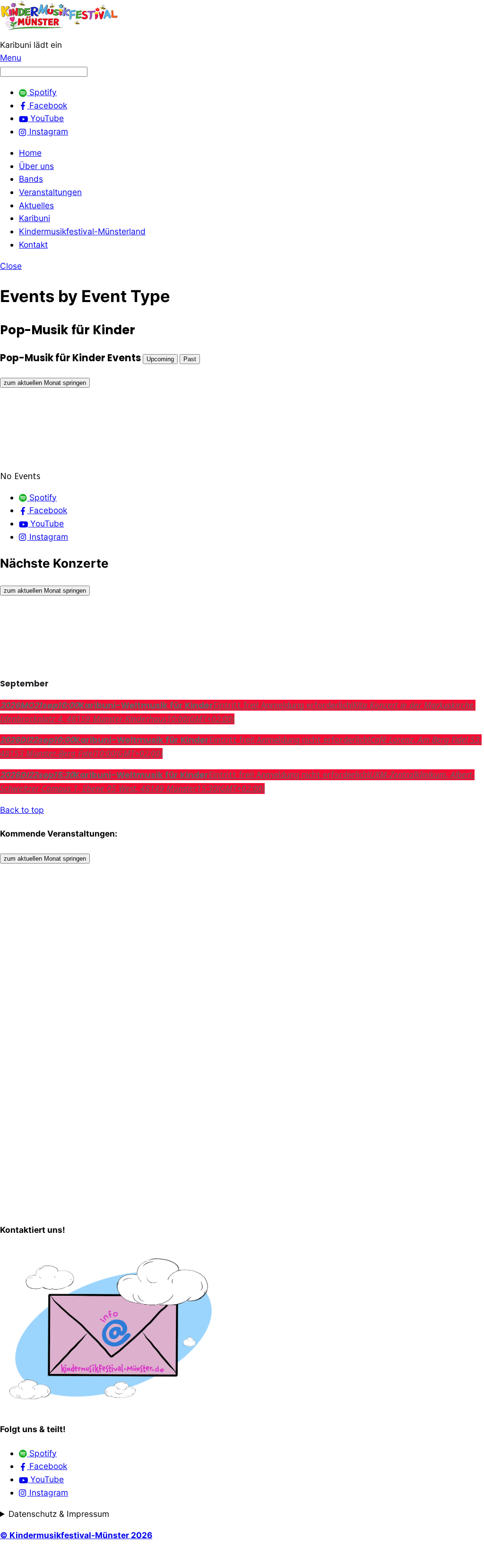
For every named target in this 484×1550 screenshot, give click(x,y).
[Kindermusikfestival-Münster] (59, 31)
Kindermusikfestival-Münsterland (82, 231)
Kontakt (33, 244)
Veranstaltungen (50, 192)
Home (30, 153)
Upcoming (160, 359)
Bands (31, 179)
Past (189, 359)
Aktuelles (36, 205)
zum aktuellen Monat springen (45, 382)
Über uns (36, 166)
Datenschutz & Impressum (59, 1514)
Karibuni (34, 218)
